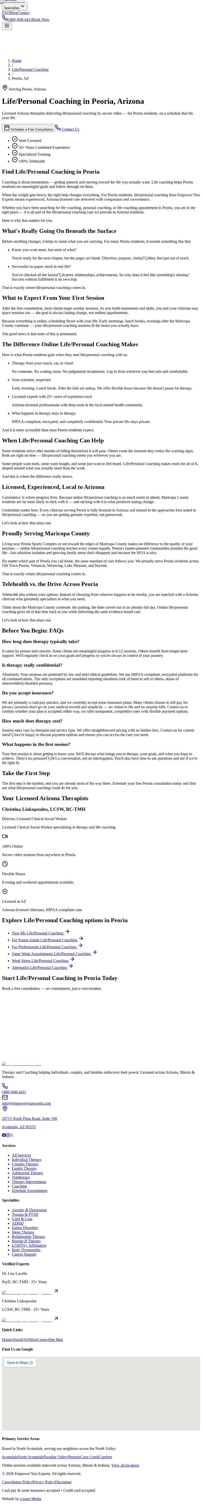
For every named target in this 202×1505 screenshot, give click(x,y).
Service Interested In (18, 1029)
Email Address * (15, 1019)
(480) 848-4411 (46, 1060)
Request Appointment (19, 1052)
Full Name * (11, 1014)
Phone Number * (15, 1025)
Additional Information (20, 1047)
